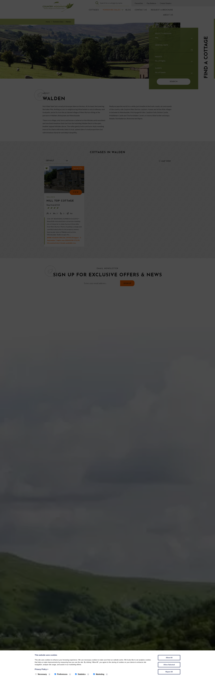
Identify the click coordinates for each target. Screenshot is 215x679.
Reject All (169, 672)
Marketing (100, 674)
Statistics (82, 674)
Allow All (169, 657)
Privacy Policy (41, 669)
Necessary (42, 674)
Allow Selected (169, 665)
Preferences (62, 674)
